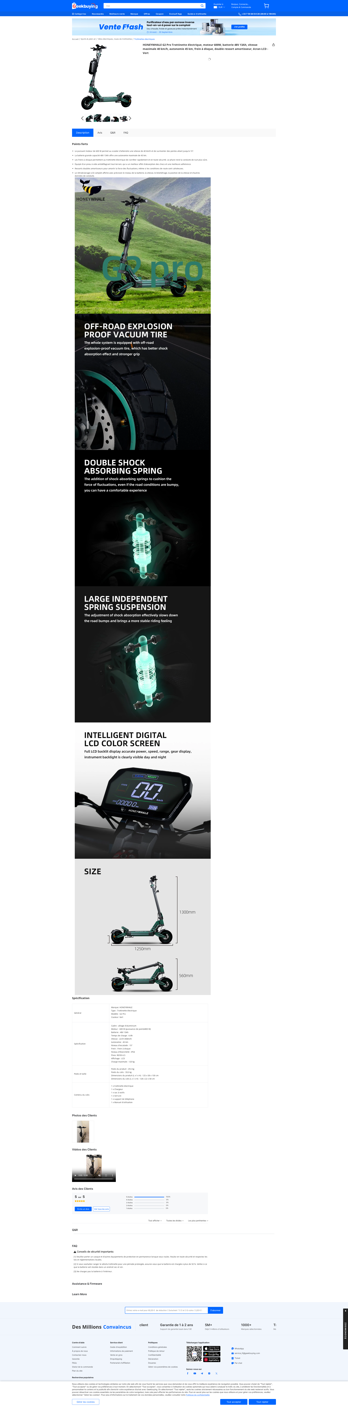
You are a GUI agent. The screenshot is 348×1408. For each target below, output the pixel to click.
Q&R (112, 132)
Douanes (152, 1363)
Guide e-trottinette (197, 14)
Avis (99, 132)
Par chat (238, 1363)
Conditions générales (157, 1347)
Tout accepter (234, 1402)
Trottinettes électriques (144, 39)
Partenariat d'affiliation (120, 1363)
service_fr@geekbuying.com (247, 1353)
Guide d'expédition (118, 1347)
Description (82, 132)
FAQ (126, 132)
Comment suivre (79, 1347)
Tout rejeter (262, 1402)
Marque (134, 14)
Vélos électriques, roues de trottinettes (115, 39)
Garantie (76, 1359)
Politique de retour (156, 1351)
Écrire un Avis (83, 1209)
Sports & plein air (88, 39)
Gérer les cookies (86, 1402)
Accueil (75, 39)
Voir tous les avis (101, 1209)
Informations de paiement (121, 1351)
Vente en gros (116, 1355)
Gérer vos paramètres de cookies (163, 1367)
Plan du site (77, 1371)
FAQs (74, 1363)
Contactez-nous (79, 1355)
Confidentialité (154, 1355)
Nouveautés (98, 14)
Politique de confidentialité (197, 1395)
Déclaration (153, 1359)
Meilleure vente (117, 14)
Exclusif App (175, 14)
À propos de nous (80, 1351)
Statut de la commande (82, 1367)
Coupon (160, 14)
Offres (147, 14)
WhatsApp (239, 1348)
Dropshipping (116, 1359)
